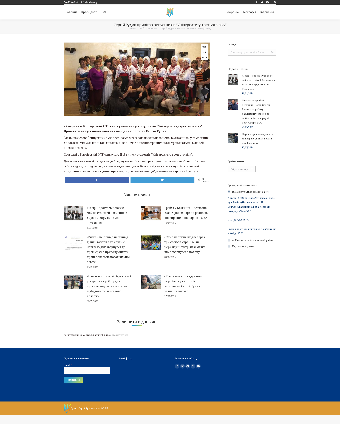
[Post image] (73, 213)
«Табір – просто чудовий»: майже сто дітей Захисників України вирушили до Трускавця (107, 215)
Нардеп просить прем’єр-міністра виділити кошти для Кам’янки (257, 138)
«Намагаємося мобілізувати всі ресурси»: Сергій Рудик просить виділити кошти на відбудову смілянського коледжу (109, 286)
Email (68, 365)
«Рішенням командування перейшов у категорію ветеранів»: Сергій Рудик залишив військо (183, 283)
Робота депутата (148, 28)
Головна (132, 28)
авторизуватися (119, 334)
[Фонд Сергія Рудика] (274, 2)
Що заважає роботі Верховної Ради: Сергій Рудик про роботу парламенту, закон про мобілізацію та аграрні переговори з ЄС (256, 111)
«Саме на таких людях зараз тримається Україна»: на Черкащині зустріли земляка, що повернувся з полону (185, 244)
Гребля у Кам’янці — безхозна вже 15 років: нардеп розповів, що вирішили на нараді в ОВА (186, 213)
